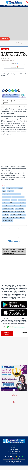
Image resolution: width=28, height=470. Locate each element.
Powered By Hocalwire (14, 462)
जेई (3, 188)
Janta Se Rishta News (8, 208)
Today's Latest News (8, 211)
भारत (4, 6)
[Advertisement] (14, 22)
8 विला (4, 191)
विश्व (24, 6)
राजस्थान (12, 43)
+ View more (24, 332)
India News (13, 214)
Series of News (21, 214)
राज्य (21, 6)
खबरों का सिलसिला (22, 202)
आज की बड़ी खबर (15, 205)
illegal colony (6, 197)
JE (12, 191)
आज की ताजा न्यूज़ (22, 200)
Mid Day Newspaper (7, 220)
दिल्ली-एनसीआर (10, 6)
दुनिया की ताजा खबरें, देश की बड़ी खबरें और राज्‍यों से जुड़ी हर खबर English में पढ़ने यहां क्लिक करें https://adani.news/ (13, 251)
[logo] (14, 2)
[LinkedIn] (9, 90)
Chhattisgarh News (19, 211)
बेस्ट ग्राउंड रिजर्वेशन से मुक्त (11, 188)
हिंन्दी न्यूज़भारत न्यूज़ (13, 202)
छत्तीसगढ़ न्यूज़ (5, 202)
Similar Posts (7, 334)
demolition (21, 197)
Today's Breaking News (8, 217)
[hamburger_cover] (2, 2)
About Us (14, 446)
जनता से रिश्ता (14, 200)
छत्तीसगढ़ (16, 6)
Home (3, 43)
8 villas (14, 197)
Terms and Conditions (14, 451)
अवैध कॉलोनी (20, 188)
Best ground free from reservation (11, 194)
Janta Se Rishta (19, 208)
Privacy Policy (14, 449)
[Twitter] (6, 90)
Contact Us (14, 447)
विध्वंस (9, 191)
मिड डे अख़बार (22, 205)
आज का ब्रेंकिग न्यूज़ (6, 205)
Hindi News (5, 214)
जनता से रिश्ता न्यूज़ (6, 200)
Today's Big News (20, 217)
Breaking (5, 39)
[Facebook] (3, 90)
